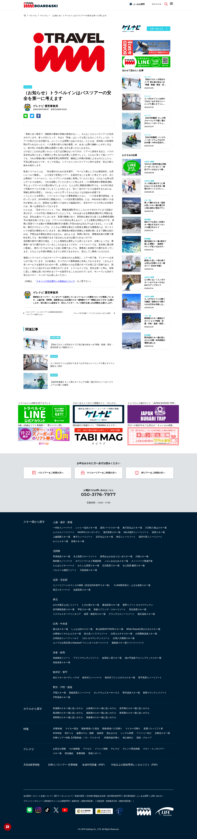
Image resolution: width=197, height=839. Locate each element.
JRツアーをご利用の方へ (153, 472)
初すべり (69, 732)
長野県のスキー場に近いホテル (68, 717)
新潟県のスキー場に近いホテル (68, 712)
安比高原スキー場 (137, 609)
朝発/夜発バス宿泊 (90, 728)
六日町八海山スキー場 (156, 527)
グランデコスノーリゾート (121, 613)
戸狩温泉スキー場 (61, 697)
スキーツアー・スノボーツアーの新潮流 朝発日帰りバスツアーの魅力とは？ (44, 313)
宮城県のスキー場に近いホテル (68, 708)
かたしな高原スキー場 (88, 565)
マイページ (156, 4)
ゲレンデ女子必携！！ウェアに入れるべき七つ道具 (92, 313)
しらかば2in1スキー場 (81, 629)
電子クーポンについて (63, 795)
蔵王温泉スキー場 (146, 613)
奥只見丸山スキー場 (132, 527)
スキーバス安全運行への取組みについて (55, 281)
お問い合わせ (156, 795)
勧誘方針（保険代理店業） (83, 801)
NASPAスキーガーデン (89, 532)
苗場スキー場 (77, 541)
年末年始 (57, 732)
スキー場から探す (34, 521)
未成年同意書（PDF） (94, 764)
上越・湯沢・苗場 (62, 522)
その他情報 (74, 748)
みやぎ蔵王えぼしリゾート (66, 604)
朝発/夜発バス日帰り (112, 728)
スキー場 (57, 753)
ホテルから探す (32, 708)
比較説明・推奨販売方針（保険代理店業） (114, 801)
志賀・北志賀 (60, 579)
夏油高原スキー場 (110, 604)
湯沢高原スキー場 (111, 532)
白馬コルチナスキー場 (121, 633)
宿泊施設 (69, 753)
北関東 (56, 551)
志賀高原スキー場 (81, 589)
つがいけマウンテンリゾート (96, 638)
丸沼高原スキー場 (110, 565)
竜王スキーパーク (61, 589)
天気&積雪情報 (31, 764)
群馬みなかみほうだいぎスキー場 (116, 556)
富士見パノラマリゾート (96, 633)
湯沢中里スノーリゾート (150, 536)
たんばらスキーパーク (63, 565)
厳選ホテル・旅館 (85, 732)
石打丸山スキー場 (104, 536)
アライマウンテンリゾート (86, 657)
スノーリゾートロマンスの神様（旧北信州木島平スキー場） (82, 585)
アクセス (87, 748)
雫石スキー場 (84, 609)
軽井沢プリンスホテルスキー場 (120, 677)
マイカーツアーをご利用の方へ (102, 472)
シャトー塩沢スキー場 (86, 527)
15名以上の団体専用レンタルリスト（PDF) (134, 764)
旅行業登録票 (129, 795)
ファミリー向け (144, 732)
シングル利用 (126, 732)
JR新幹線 (57, 728)
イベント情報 (101, 748)
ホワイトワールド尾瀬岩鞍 (88, 560)
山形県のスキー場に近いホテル (101, 708)
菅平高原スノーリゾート (150, 677)
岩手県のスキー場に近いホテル (134, 708)
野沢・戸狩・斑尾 (62, 687)
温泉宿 (100, 732)
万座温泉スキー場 (88, 570)
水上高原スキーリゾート (85, 556)
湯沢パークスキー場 (109, 527)
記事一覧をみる (156, 28)
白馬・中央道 (60, 623)
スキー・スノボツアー (153, 748)
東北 (55, 599)
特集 (26, 728)
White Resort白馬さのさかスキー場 (143, 629)
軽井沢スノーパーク (92, 677)
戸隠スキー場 (59, 692)
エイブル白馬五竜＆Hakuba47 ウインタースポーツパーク (80, 642)
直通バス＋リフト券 (153, 728)
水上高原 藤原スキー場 (134, 565)
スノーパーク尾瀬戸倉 (142, 560)
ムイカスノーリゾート (63, 532)
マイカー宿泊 (71, 728)
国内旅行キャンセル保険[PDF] (57, 801)
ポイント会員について (42, 795)
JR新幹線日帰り (111, 737)
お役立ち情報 (59, 748)
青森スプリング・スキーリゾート (110, 609)
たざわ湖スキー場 (90, 604)
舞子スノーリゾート (83, 536)
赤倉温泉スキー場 (61, 662)
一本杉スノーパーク (62, 527)
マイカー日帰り (132, 728)
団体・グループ (144, 737)
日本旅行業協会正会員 (95, 795)
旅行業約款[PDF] (114, 795)
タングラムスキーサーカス (106, 692)
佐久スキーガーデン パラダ (66, 677)
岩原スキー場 (158, 532)
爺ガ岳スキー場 (60, 629)
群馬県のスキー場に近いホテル (134, 712)
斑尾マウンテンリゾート (155, 692)
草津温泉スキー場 (61, 556)
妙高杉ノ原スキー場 (112, 657)
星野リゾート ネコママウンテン (138, 604)
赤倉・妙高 (59, 652)
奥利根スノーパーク (62, 560)
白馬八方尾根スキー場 (123, 638)
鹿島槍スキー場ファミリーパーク (128, 642)
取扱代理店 (79, 795)
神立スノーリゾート (125, 536)
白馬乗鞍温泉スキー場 (146, 633)
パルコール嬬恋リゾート (65, 570)
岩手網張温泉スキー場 (63, 609)
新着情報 (81, 753)
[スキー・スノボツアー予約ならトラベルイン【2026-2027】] (24, 15)
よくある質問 (139, 4)
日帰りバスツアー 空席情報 (63, 764)
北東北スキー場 (162, 732)
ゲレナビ (28, 87)
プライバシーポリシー (32, 801)
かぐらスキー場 (60, 541)
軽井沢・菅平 (60, 672)
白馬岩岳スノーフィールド (66, 638)
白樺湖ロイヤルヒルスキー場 (67, 633)
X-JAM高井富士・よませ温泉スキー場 (132, 585)
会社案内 (27, 795)
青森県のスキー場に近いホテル (101, 717)
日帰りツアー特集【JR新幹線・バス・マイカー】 (77, 737)
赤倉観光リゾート (61, 657)
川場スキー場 (141, 556)
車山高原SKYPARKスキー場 (109, 629)
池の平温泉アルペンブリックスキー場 (143, 657)
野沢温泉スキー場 (131, 692)
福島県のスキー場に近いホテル (101, 712)
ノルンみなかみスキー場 (116, 560)
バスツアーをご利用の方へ (51, 472)
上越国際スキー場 (61, 536)
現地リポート (94, 753)
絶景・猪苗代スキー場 (94, 613)
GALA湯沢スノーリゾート (136, 532)
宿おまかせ (112, 732)
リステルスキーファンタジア (67, 613)
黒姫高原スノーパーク (79, 692)
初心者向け (128, 737)
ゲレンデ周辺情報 (131, 748)
